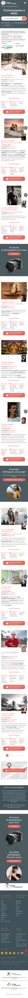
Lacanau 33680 (13, 719)
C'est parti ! (14, 861)
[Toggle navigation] (25, 2)
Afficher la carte (15, 770)
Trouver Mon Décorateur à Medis (9, 988)
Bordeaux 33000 (13, 656)
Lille (2, 919)
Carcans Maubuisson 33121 (15, 534)
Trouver (14, 254)
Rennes (3, 917)
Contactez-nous (20, 934)
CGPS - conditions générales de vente (21, 945)
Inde (17, 905)
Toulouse (3, 907)
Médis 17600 (11, 81)
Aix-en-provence (5, 921)
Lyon (2, 903)
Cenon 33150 (12, 593)
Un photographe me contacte (5, 935)
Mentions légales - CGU (21, 941)
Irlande (18, 907)
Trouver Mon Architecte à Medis (9, 977)
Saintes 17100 (12, 146)
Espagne (18, 903)
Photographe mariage (4, 939)
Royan (10, 38)
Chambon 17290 (13, 366)
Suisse (17, 915)
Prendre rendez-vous (14, 480)
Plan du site (19, 938)
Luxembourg (19, 911)
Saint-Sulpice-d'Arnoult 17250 (16, 79)
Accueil (3, 6)
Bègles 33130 (12, 430)
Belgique (18, 901)
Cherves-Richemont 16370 (15, 212)
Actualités (18, 936)
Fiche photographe (14, 98)
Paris (2, 901)
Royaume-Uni (19, 913)
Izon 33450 (11, 306)
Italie (17, 909)
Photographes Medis (12, 6)
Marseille (3, 905)
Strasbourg (4, 915)
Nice (2, 911)
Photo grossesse (5, 942)
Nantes (3, 913)
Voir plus (7, 25)
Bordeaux (3, 909)
